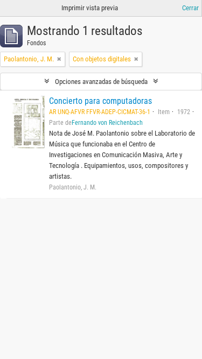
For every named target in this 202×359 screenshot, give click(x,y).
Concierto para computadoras (100, 101)
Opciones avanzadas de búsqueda (101, 82)
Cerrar (190, 8)
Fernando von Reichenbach (107, 122)
